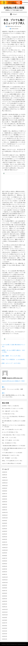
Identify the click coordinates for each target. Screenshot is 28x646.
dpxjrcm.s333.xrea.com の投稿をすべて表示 (13, 381)
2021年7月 (4, 622)
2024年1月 (4, 542)
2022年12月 (5, 577)
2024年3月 (4, 536)
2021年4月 (4, 631)
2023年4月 (4, 566)
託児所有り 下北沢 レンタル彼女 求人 (10, 405)
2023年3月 (4, 569)
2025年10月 (5, 485)
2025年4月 (4, 501)
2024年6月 (4, 528)
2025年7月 (4, 493)
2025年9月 (4, 488)
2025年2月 (4, 507)
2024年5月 (4, 531)
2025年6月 (4, 496)
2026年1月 (4, 477)
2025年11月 (4, 482)
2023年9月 (4, 552)
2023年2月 (4, 571)
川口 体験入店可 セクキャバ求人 (10, 411)
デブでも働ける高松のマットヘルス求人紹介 (12, 452)
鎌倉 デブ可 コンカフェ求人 (9, 437)
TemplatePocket (13, 644)
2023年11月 (4, 547)
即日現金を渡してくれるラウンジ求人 (10, 455)
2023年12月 (5, 544)
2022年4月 (4, 598)
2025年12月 (5, 480)
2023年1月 (4, 574)
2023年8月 (4, 555)
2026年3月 (4, 472)
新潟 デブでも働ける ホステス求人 (10, 440)
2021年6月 (4, 625)
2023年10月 (5, 550)
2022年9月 (4, 585)
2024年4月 (4, 534)
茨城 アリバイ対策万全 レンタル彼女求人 (13, 359)
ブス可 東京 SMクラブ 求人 (8, 413)
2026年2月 (4, 474)
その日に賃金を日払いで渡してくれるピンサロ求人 (13, 434)
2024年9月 (4, 520)
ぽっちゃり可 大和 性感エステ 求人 (10, 432)
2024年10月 (5, 517)
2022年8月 (4, 587)
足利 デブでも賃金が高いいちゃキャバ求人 (12, 429)
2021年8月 (4, 620)
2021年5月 (4, 628)
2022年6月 (4, 593)
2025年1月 (4, 509)
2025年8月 (4, 490)
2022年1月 (4, 606)
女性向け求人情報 (14, 7)
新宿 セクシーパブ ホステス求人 (11, 363)
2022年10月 (5, 582)
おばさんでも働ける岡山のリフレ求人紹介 (11, 463)
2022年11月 (4, 579)
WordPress (24, 644)
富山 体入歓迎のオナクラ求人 (9, 443)
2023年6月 (4, 561)
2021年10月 (5, 614)
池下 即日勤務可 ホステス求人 (9, 458)
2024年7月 (4, 525)
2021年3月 (4, 633)
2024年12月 (5, 512)
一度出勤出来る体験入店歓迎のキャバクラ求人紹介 (13, 445)
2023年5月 (4, 563)
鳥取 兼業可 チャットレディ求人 (11, 355)
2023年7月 (4, 558)
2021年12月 (5, 609)
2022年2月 (4, 604)
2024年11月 (4, 515)
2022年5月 (4, 596)
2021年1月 (4, 639)
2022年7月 (4, 590)
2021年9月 (4, 617)
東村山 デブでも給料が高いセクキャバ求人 (12, 460)
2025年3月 (4, 504)
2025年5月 (4, 499)
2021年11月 (4, 612)
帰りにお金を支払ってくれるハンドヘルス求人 (12, 408)
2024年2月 (4, 539)
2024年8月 (4, 523)
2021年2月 (4, 636)
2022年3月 (4, 601)
